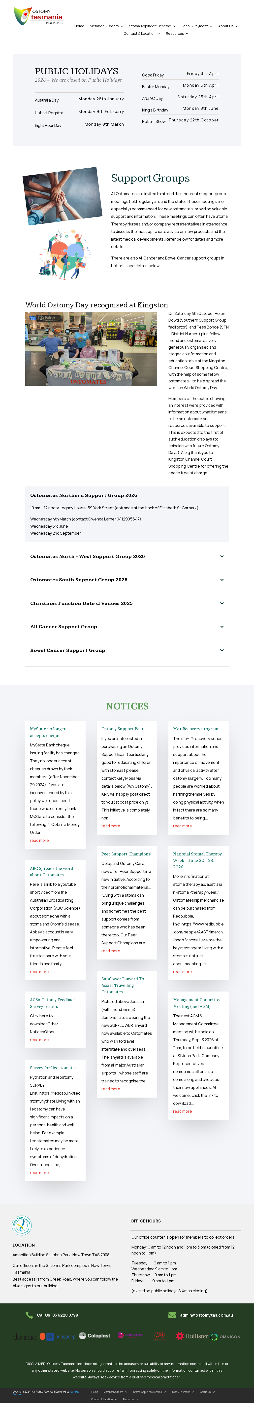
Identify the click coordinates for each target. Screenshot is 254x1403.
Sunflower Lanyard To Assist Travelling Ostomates (122, 985)
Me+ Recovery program (195, 728)
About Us (226, 26)
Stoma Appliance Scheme (150, 26)
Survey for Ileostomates (53, 1067)
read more (39, 840)
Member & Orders (104, 26)
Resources (175, 34)
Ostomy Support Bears (123, 728)
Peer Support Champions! (126, 853)
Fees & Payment (195, 26)
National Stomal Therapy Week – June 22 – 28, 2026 (197, 860)
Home (79, 26)
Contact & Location (140, 34)
